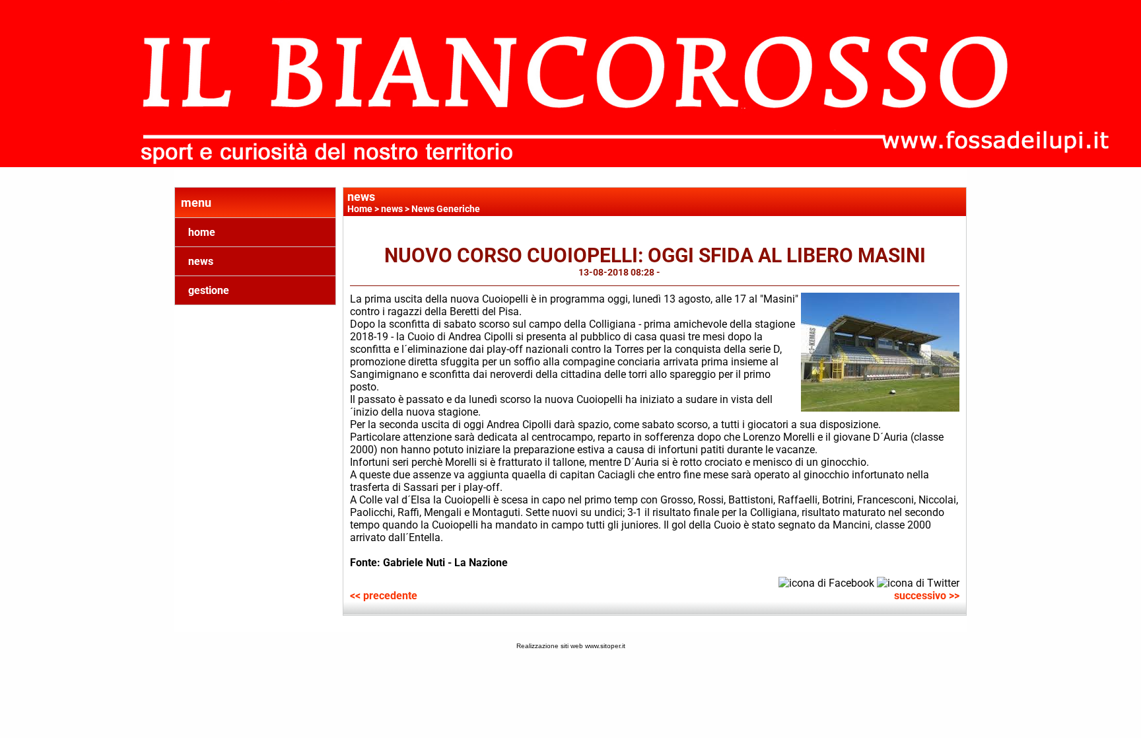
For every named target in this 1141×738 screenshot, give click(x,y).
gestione (208, 290)
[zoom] (880, 408)
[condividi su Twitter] (918, 581)
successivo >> (926, 595)
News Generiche (445, 208)
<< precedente (383, 595)
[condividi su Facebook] (826, 581)
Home (359, 208)
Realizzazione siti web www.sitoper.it (570, 645)
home (201, 232)
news (200, 261)
